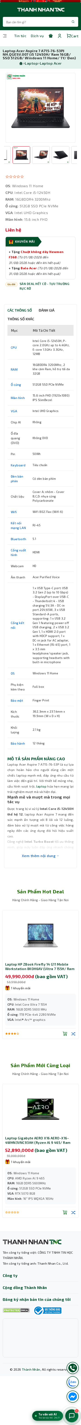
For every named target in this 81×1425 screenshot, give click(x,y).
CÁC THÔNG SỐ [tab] (19, 310)
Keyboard (18, 465)
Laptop (31, 63)
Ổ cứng (16, 385)
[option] (40, 108)
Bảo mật (17, 700)
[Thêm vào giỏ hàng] (65, 1043)
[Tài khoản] (59, 35)
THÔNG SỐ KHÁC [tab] (20, 319)
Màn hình (18, 398)
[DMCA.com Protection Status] (16, 1310)
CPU (14, 347)
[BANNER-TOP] (40, 1)
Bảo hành (18, 743)
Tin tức (20, 36)
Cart (74, 36)
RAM (14, 369)
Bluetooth (18, 539)
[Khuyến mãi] (50, 35)
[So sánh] (73, 1043)
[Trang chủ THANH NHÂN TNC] (40, 9)
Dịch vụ (37, 36)
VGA (14, 411)
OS (13, 673)
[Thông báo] (47, 1310)
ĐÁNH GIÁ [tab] (46, 310)
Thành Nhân (31, 1369)
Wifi (14, 512)
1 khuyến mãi (21, 988)
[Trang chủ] (21, 63)
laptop (41, 786)
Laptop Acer (51, 63)
